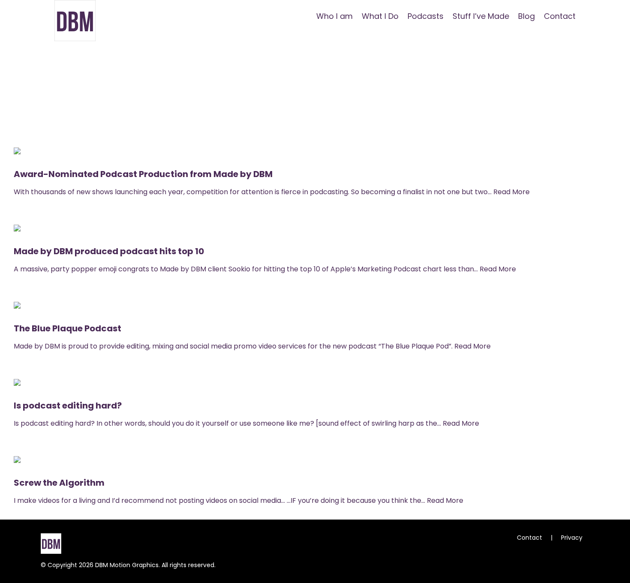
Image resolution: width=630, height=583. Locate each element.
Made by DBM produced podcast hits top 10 (109, 251)
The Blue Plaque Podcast (67, 328)
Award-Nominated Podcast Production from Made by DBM (143, 174)
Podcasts (426, 16)
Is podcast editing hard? (68, 406)
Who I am (334, 16)
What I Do (380, 16)
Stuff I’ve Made (481, 16)
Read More (511, 192)
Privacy (571, 537)
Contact (560, 16)
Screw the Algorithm (59, 483)
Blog (526, 16)
